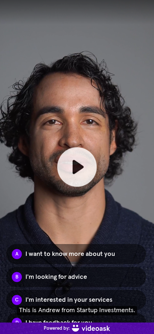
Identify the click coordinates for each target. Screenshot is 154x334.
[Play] (77, 167)
